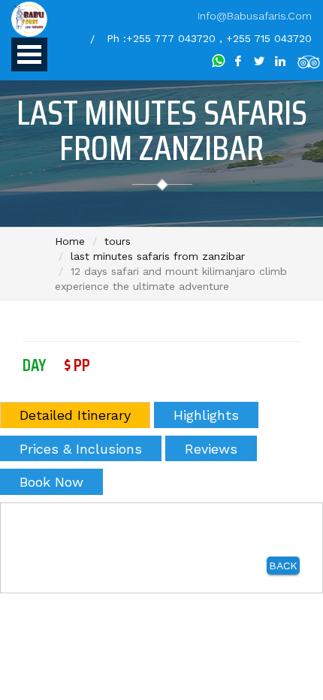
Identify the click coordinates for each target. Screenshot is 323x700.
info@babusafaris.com (255, 16)
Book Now (51, 482)
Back (283, 566)
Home (70, 241)
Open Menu (29, 54)
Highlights (206, 415)
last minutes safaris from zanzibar (158, 256)
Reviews (211, 449)
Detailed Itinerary (75, 415)
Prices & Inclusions (81, 449)
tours (117, 241)
